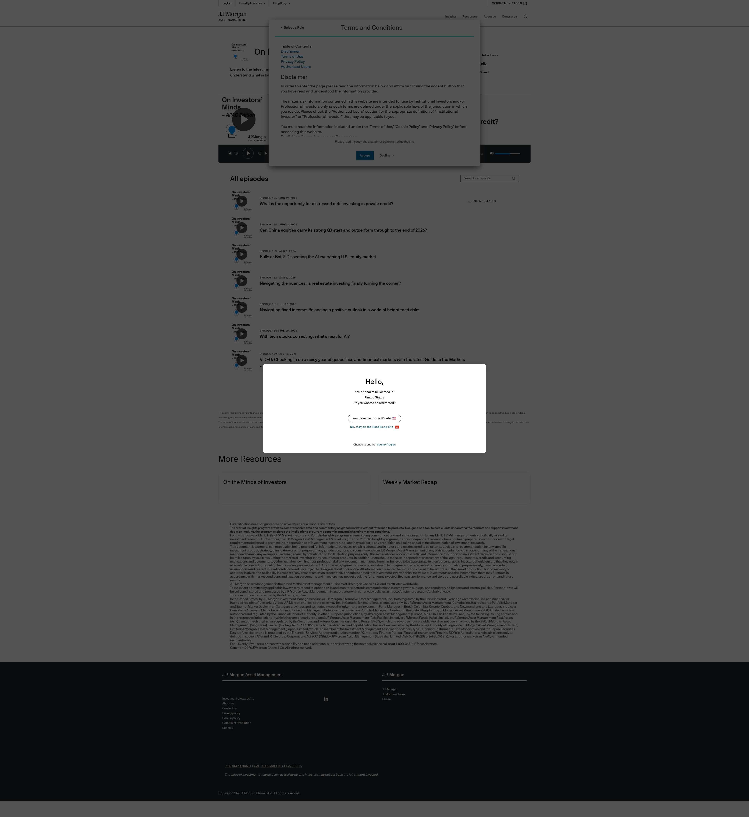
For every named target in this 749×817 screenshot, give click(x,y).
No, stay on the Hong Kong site (371, 427)
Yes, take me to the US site (372, 418)
